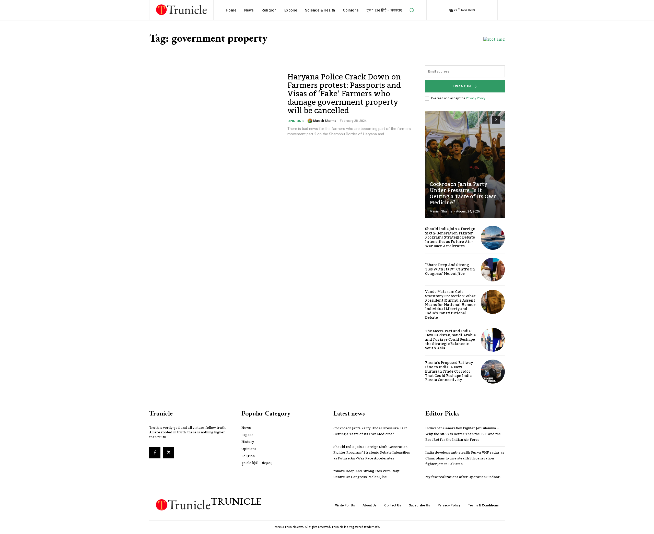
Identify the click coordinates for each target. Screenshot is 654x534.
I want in (462, 86)
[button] (412, 10)
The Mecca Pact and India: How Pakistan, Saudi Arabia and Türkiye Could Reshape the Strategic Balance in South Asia (450, 340)
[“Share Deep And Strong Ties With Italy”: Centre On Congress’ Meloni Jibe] (493, 270)
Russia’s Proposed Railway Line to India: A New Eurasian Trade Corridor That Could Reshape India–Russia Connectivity (449, 371)
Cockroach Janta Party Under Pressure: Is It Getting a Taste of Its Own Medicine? (463, 193)
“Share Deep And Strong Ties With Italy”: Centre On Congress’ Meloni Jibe (450, 269)
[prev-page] (487, 120)
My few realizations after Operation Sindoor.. (463, 477)
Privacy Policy (475, 98)
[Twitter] (168, 452)
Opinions (295, 121)
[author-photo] (309, 120)
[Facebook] (154, 452)
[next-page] (496, 120)
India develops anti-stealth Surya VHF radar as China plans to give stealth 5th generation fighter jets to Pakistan (464, 458)
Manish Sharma (324, 121)
